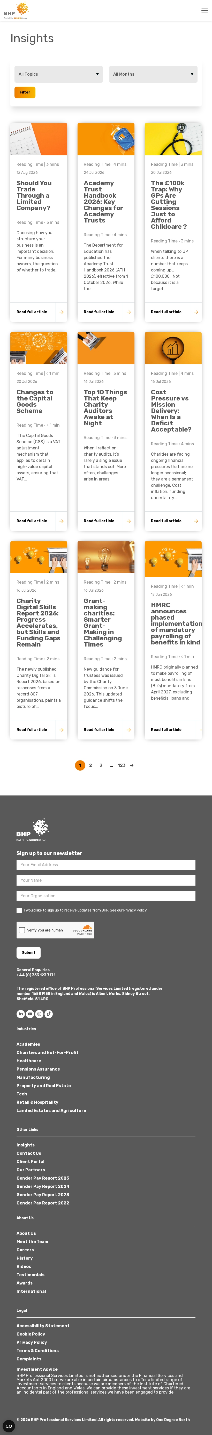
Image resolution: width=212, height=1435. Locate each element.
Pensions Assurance (38, 1069)
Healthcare (29, 1060)
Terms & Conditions (38, 1350)
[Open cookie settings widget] (9, 1426)
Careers (25, 1249)
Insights (26, 1145)
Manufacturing (33, 1077)
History (25, 1258)
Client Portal (30, 1161)
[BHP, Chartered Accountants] (17, 10)
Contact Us (29, 1153)
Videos (24, 1266)
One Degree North (173, 1420)
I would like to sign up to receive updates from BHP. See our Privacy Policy (85, 910)
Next (132, 765)
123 (121, 765)
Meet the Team (32, 1241)
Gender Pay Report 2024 (43, 1186)
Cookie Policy (31, 1334)
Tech (22, 1094)
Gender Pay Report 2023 (43, 1194)
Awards (25, 1283)
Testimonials (30, 1274)
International (31, 1291)
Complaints (29, 1359)
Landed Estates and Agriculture (51, 1110)
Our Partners (31, 1169)
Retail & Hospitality (37, 1102)
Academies (28, 1044)
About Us (26, 1233)
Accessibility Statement (43, 1325)
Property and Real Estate (44, 1085)
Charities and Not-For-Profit (48, 1052)
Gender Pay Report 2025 (43, 1178)
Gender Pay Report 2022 (43, 1203)
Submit (28, 952)
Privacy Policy (32, 1342)
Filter (25, 92)
